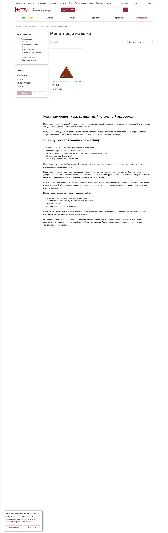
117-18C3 (56, 85)
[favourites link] (143, 10)
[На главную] (22, 9)
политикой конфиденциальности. (18, 522)
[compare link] (136, 10)
